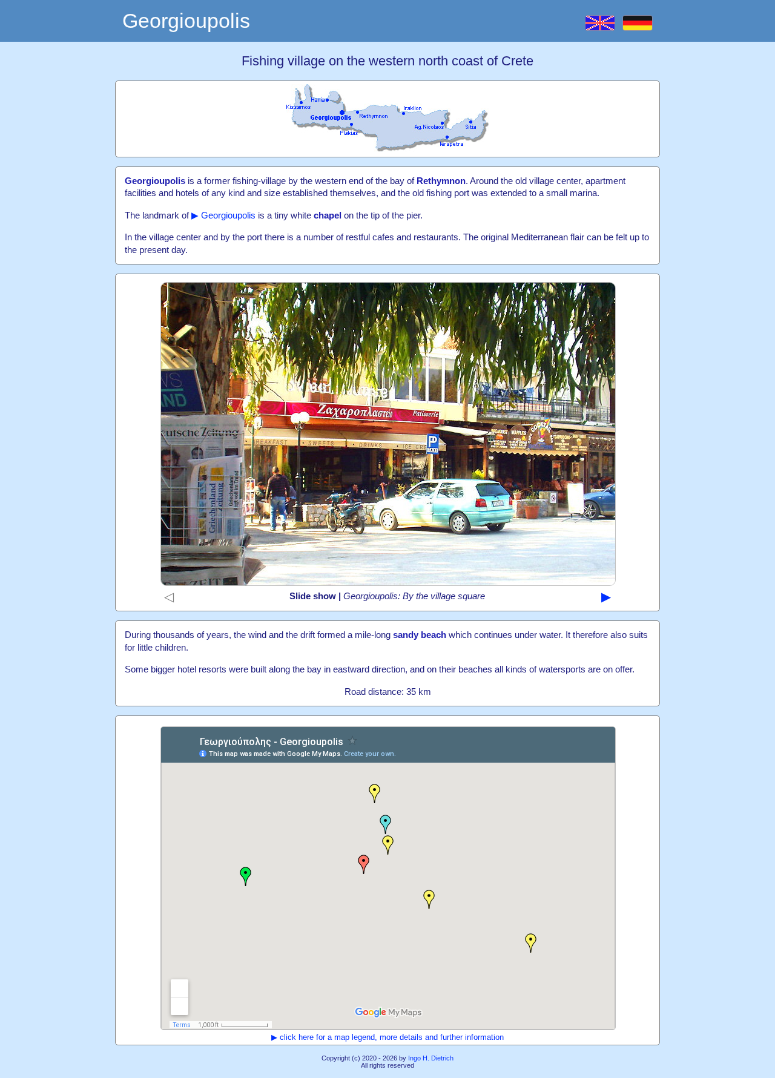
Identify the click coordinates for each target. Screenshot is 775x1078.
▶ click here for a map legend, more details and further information (387, 1037)
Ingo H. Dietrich (430, 1058)
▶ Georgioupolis (223, 215)
